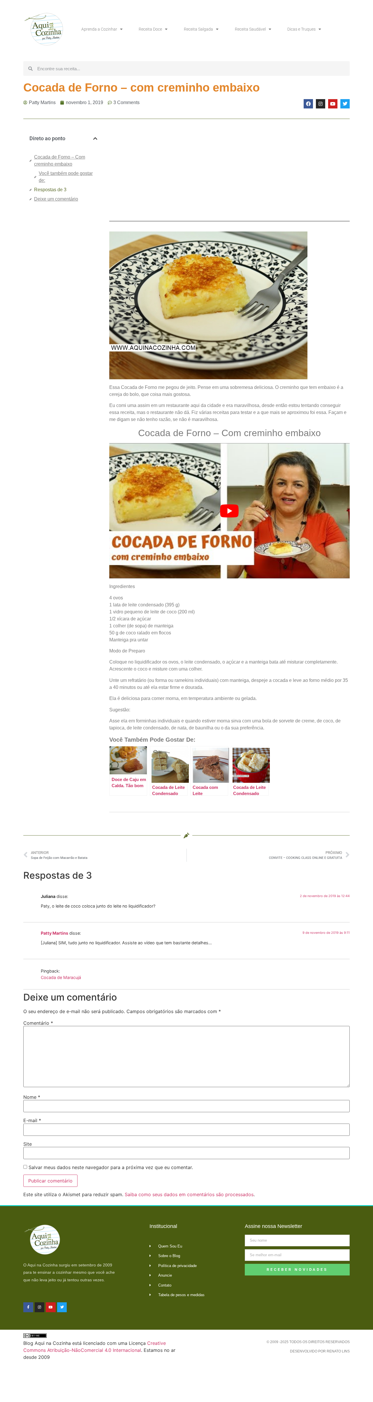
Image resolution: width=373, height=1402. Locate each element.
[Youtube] (332, 103)
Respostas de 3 (50, 189)
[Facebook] (308, 103)
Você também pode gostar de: (66, 177)
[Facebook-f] (28, 1307)
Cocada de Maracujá (61, 977)
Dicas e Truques (301, 29)
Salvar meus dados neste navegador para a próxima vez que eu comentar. (111, 1167)
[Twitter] (345, 103)
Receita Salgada (198, 29)
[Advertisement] (63, 304)
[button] (95, 138)
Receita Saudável (250, 29)
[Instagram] (320, 103)
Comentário (38, 1023)
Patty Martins (54, 933)
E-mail (32, 1120)
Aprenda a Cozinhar (99, 29)
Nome (31, 1097)
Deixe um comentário (56, 198)
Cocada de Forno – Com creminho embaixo (59, 160)
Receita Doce (150, 29)
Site (27, 1144)
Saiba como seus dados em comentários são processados (189, 1194)
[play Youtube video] (229, 510)
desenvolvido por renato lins (320, 1351)
